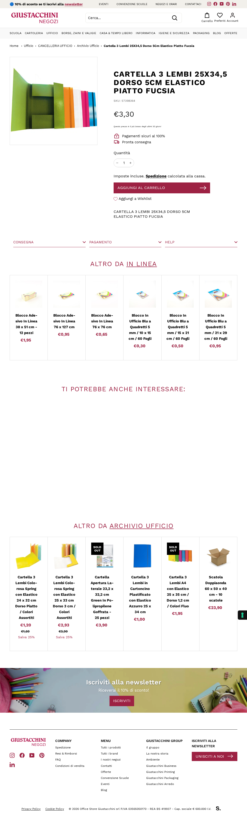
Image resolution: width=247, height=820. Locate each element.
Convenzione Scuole (115, 778)
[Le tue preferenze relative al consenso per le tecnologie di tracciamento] (242, 615)
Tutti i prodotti (111, 747)
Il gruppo (152, 747)
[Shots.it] (221, 809)
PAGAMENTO (100, 242)
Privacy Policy (31, 809)
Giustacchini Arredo (160, 784)
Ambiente (153, 759)
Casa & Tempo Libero (116, 33)
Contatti (106, 766)
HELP (169, 242)
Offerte (230, 33)
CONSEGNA (23, 242)
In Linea (141, 264)
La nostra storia (157, 753)
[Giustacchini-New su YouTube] (31, 755)
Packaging (201, 33)
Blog (217, 33)
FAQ (58, 759)
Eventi (103, 4)
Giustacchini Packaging (162, 778)
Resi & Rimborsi (66, 753)
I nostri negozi (111, 759)
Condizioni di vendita (69, 766)
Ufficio (52, 33)
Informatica (145, 33)
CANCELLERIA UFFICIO (55, 46)
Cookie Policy (54, 809)
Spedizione (156, 176)
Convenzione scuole (132, 4)
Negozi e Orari (166, 4)
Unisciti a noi (210, 756)
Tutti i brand (109, 753)
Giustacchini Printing (160, 772)
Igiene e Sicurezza (174, 33)
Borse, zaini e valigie (79, 33)
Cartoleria (34, 33)
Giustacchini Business (161, 766)
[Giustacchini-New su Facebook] (22, 755)
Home (14, 46)
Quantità (122, 153)
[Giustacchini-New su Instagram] (12, 755)
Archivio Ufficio (88, 46)
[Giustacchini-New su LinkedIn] (12, 764)
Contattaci (193, 4)
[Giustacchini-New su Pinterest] (41, 755)
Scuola (15, 33)
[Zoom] (53, 101)
